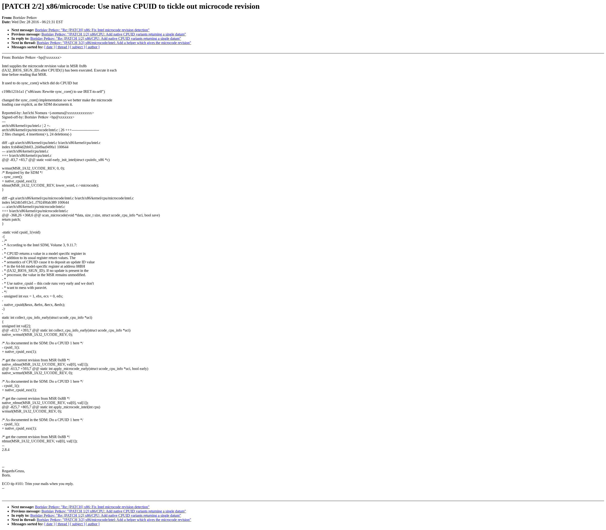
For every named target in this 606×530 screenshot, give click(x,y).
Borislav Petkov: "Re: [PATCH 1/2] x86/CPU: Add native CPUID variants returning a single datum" (105, 38)
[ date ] (49, 47)
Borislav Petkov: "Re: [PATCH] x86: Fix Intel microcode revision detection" (92, 30)
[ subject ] (77, 47)
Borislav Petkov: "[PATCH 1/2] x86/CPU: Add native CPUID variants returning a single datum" (113, 34)
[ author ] (92, 47)
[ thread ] (62, 47)
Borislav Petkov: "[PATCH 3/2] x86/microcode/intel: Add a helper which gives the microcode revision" (114, 43)
